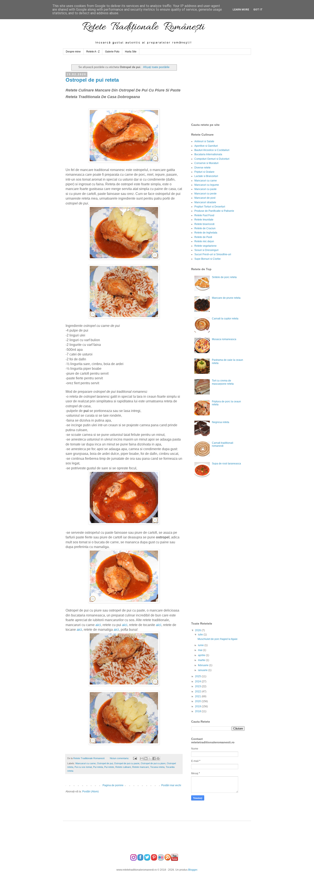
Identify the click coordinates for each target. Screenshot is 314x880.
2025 (198, 676)
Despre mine (73, 51)
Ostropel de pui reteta (92, 80)
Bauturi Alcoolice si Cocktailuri (211, 150)
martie (202, 660)
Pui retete (109, 767)
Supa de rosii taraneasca (226, 463)
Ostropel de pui (105, 763)
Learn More (241, 9)
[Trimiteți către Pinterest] (158, 758)
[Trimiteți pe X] (150, 758)
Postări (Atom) (90, 791)
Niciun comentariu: (120, 758)
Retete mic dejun (204, 241)
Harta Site (130, 51)
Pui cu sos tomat (83, 767)
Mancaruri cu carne (85, 763)
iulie (201, 634)
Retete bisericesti (204, 224)
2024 (198, 681)
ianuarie (203, 670)
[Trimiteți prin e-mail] (142, 758)
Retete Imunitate (203, 219)
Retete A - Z (93, 51)
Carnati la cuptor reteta (225, 318)
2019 (198, 706)
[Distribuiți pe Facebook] (154, 758)
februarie (203, 665)
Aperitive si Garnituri (206, 145)
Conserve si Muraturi (206, 163)
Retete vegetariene (205, 245)
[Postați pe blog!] (146, 758)
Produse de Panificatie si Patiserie (214, 210)
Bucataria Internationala (208, 154)
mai (200, 650)
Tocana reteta (157, 767)
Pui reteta (98, 767)
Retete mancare (140, 767)
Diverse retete (202, 167)
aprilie (202, 655)
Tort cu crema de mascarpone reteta (223, 382)
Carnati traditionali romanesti (222, 444)
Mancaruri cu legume (206, 184)
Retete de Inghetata (205, 232)
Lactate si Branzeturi (206, 176)
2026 (198, 630)
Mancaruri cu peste (205, 193)
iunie (201, 645)
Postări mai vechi (171, 785)
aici (98, 625)
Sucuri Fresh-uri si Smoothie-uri (212, 254)
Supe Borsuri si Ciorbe (207, 258)
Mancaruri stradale (205, 202)
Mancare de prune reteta (226, 297)
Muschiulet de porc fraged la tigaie (218, 639)
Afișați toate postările (156, 67)
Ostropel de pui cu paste (126, 763)
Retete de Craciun (205, 228)
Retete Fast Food (204, 215)
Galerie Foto (112, 51)
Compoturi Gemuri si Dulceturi (211, 158)
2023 (198, 686)
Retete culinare (123, 767)
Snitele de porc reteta (224, 277)
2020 (198, 701)
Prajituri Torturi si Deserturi (209, 206)
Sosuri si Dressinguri (206, 250)
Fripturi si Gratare (204, 171)
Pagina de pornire (113, 785)
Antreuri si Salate (204, 141)
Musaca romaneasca (224, 339)
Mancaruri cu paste (205, 189)
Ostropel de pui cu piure (153, 763)
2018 (198, 711)
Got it (258, 9)
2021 (198, 696)
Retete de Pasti (203, 237)
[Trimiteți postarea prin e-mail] (134, 758)
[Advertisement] (223, 89)
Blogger (192, 869)
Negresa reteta (220, 422)
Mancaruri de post (204, 197)
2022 (198, 691)
